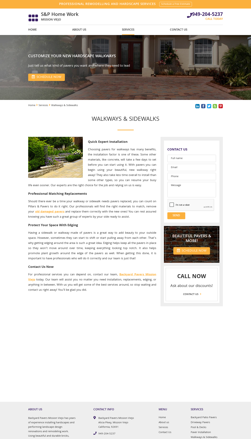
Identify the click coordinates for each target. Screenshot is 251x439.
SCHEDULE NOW (193, 251)
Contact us (191, 294)
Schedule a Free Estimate (175, 4)
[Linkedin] (197, 106)
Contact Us (178, 30)
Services (128, 30)
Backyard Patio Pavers (204, 418)
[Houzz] (215, 106)
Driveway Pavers (200, 423)
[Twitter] (209, 106)
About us (79, 30)
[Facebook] (203, 106)
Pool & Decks (198, 428)
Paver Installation (201, 433)
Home (32, 30)
